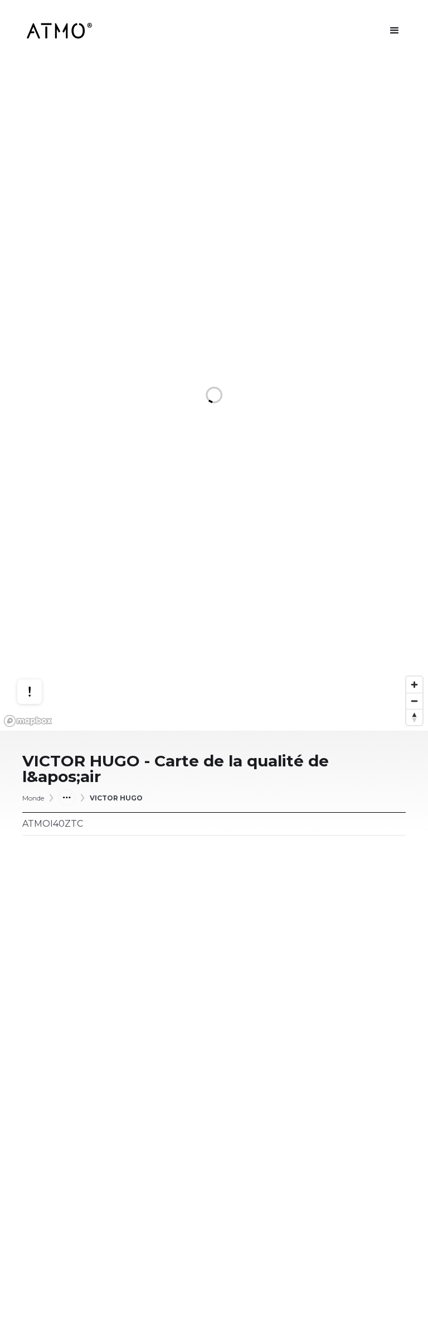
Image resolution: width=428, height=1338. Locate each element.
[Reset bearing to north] (414, 717)
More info (40, 642)
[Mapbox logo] (27, 720)
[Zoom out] (414, 701)
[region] (214, 396)
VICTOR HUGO (116, 798)
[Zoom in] (414, 685)
